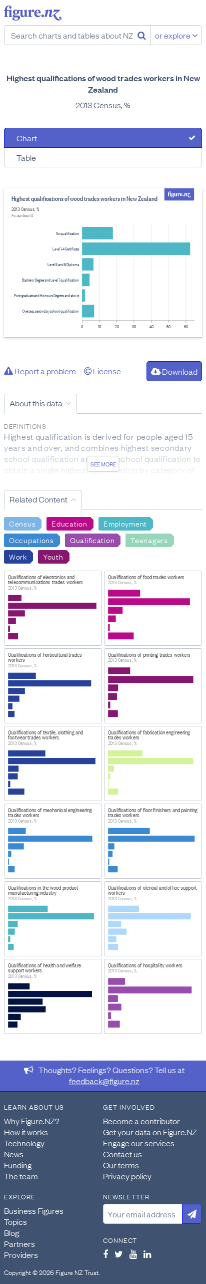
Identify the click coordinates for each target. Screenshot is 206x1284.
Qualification (92, 539)
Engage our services (138, 1142)
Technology (24, 1142)
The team (21, 1175)
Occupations (31, 539)
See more (103, 463)
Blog (11, 1232)
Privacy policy (127, 1175)
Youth (53, 556)
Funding (18, 1164)
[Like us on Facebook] (105, 1253)
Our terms (121, 1164)
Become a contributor (141, 1120)
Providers (21, 1254)
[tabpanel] (103, 262)
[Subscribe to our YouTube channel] (133, 1253)
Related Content (39, 498)
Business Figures (34, 1210)
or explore (173, 35)
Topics (15, 1221)
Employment (125, 523)
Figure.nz (33, 13)
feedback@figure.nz (104, 1080)
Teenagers (149, 539)
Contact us (122, 1153)
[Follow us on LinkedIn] (147, 1253)
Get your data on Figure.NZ (150, 1131)
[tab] (103, 138)
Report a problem (44, 370)
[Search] (141, 35)
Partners (19, 1243)
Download (179, 371)
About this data (36, 402)
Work (18, 556)
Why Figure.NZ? (32, 1120)
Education (69, 523)
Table (26, 157)
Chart (26, 137)
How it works (26, 1131)
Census (22, 523)
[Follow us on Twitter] (118, 1253)
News (14, 1153)
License (106, 370)
